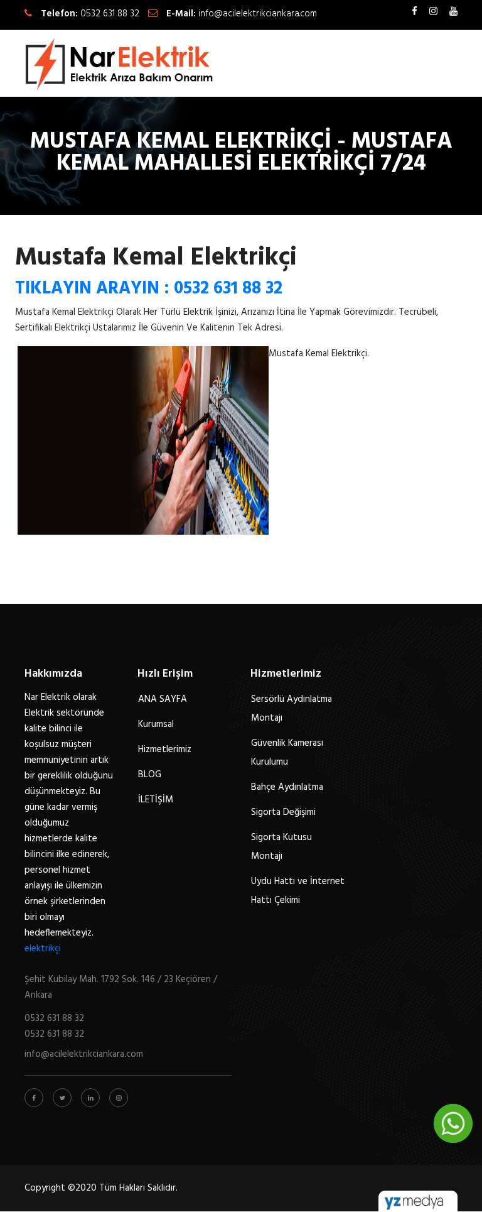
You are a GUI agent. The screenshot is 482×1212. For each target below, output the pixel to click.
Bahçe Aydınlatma (287, 787)
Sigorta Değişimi (283, 812)
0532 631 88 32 (109, 13)
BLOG (149, 774)
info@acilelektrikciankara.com (257, 13)
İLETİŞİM (155, 799)
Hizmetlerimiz (164, 749)
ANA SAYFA (162, 699)
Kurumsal (156, 724)
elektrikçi (42, 948)
